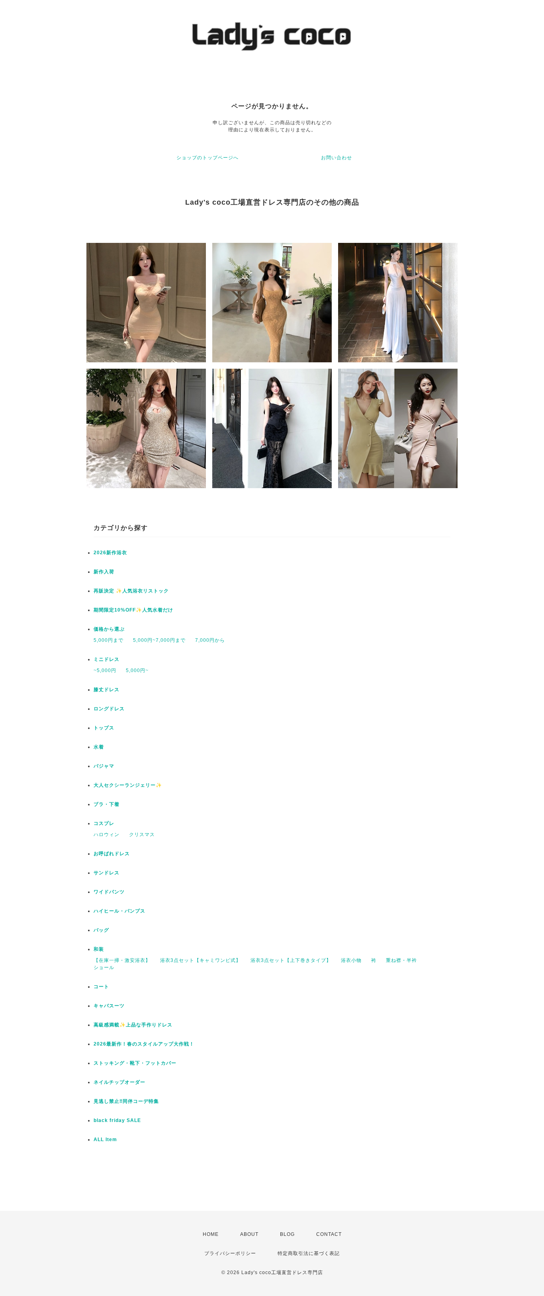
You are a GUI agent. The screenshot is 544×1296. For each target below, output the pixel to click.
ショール (104, 967)
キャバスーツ (109, 1006)
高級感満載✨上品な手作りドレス (133, 1025)
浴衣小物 (351, 960)
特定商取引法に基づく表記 (309, 1253)
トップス (104, 728)
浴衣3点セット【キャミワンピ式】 (200, 960)
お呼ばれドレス (112, 853)
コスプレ (104, 823)
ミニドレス (106, 659)
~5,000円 (105, 670)
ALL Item (105, 1139)
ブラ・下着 (106, 804)
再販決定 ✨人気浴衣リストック (131, 591)
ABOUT (249, 1234)
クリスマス (142, 834)
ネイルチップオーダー (119, 1082)
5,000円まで (108, 640)
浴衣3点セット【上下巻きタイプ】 (290, 960)
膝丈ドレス (106, 689)
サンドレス (106, 873)
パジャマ (104, 766)
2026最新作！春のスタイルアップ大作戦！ (144, 1044)
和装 (99, 949)
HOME (211, 1234)
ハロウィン (106, 834)
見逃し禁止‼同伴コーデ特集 (126, 1101)
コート (101, 986)
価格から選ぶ (109, 629)
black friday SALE (117, 1120)
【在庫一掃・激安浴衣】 (122, 960)
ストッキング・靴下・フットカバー (135, 1063)
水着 (99, 747)
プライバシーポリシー (230, 1253)
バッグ (101, 930)
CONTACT (329, 1234)
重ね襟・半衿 (401, 960)
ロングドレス (109, 709)
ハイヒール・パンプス (119, 911)
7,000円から (210, 640)
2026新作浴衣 (110, 552)
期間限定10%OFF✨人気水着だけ (133, 610)
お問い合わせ (336, 157)
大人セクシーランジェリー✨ (128, 785)
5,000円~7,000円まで (159, 640)
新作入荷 (104, 572)
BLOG (287, 1234)
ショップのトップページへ (207, 157)
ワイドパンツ (109, 892)
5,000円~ (137, 670)
